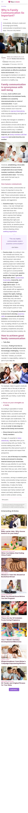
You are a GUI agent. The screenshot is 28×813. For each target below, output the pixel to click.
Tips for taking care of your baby (10, 638)
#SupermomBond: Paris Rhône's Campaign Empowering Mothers (13, 662)
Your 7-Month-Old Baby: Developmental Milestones (11, 641)
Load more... (14, 689)
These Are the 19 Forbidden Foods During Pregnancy (11, 619)
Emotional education (7, 681)
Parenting (3, 6)
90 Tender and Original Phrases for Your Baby (13, 684)
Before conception (6, 594)
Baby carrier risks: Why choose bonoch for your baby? (13, 532)
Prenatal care (5, 616)
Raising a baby (5, 659)
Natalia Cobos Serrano (18, 58)
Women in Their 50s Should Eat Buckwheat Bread (13, 576)
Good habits (4, 573)
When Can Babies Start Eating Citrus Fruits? (12, 554)
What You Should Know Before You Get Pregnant (13, 597)
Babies (3, 529)
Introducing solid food (8, 551)
